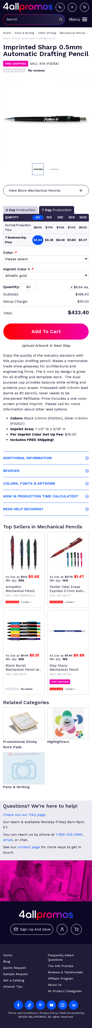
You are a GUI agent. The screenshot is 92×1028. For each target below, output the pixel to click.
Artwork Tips (13, 986)
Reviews (11, 470)
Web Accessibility (72, 1013)
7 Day (56, 210)
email (8, 840)
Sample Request (15, 974)
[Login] (72, 7)
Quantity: (11, 287)
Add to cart (46, 331)
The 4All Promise (60, 966)
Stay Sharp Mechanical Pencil (64, 668)
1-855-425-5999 (69, 834)
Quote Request (14, 967)
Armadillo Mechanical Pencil (20, 589)
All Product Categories (65, 991)
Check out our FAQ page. (24, 815)
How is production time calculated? (40, 496)
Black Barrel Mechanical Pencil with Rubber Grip (24, 668)
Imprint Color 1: (18, 269)
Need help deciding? (23, 509)
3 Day (20, 210)
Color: (10, 252)
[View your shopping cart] (84, 7)
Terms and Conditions (22, 1013)
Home (7, 955)
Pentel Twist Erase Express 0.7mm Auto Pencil (66, 589)
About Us (55, 985)
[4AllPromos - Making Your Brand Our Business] (27, 7)
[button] (38, 169)
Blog (6, 961)
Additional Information (27, 458)
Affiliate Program (60, 978)
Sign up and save (35, 929)
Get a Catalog (13, 980)
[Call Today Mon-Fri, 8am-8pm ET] (60, 7)
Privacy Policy (49, 1013)
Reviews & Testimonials (65, 972)
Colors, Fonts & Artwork (29, 483)
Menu (74, 19)
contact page (29, 847)
